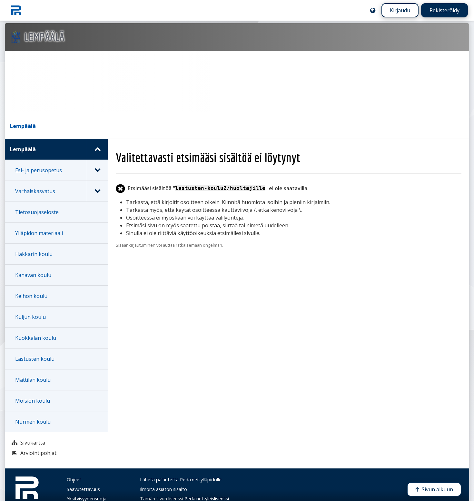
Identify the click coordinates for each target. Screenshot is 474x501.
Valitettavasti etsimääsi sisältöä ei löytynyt (208, 157)
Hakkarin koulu (34, 254)
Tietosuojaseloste (37, 212)
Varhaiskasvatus (35, 191)
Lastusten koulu (34, 358)
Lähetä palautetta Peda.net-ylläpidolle (181, 479)
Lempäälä (23, 126)
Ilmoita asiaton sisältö (163, 489)
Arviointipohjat (38, 453)
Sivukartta (32, 442)
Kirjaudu (400, 10)
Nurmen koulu (33, 421)
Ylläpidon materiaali (39, 233)
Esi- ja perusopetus (38, 170)
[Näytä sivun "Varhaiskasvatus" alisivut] (97, 191)
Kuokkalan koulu (35, 337)
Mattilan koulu (33, 379)
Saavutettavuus (83, 489)
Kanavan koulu (33, 275)
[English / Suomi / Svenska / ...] (373, 10)
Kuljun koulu (30, 316)
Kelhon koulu (31, 296)
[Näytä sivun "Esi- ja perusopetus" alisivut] (97, 170)
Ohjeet (74, 479)
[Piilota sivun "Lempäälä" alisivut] (97, 149)
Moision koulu (32, 400)
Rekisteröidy (444, 10)
